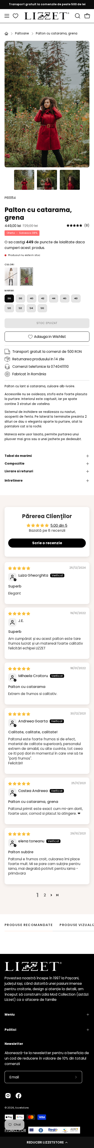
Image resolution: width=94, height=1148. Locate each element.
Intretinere (14, 480)
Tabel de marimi (18, 456)
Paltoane (22, 33)
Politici (10, 1030)
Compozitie (14, 463)
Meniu (10, 1014)
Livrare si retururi (19, 471)
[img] (78, 225)
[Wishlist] (15, 15)
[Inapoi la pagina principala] (6, 33)
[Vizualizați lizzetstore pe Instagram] (8, 1095)
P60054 (10, 198)
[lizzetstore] (47, 15)
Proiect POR (15, 1130)
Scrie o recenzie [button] (47, 543)
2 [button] (45, 895)
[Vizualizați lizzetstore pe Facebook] (18, 1095)
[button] (47, 1142)
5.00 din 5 (58, 525)
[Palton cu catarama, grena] (24, 180)
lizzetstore (22, 1107)
